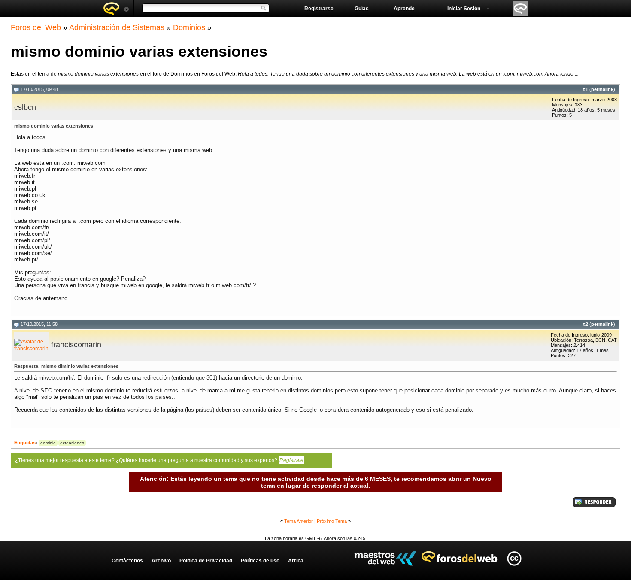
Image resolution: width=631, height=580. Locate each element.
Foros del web (116, 8)
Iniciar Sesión (463, 9)
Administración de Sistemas (116, 27)
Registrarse (319, 9)
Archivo (161, 561)
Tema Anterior (298, 521)
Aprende (404, 9)
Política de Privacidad (205, 561)
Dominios (189, 27)
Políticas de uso (260, 561)
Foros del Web (36, 27)
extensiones (72, 442)
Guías (362, 9)
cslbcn (25, 107)
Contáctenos (127, 561)
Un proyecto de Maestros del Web (385, 558)
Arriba (295, 561)
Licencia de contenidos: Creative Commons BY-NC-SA (514, 558)
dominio (48, 442)
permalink (602, 89)
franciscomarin (76, 344)
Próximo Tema (332, 521)
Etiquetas (25, 442)
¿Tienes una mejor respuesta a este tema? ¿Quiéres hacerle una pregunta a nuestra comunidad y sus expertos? (159, 460)
